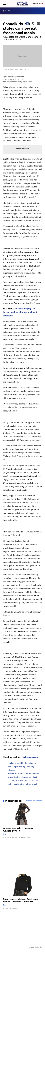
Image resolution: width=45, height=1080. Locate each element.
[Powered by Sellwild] (38, 947)
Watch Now (37, 4)
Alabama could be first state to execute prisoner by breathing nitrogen (22, 766)
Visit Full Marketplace (34, 801)
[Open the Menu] (4, 4)
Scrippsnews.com (30, 757)
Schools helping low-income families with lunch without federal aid (20, 312)
